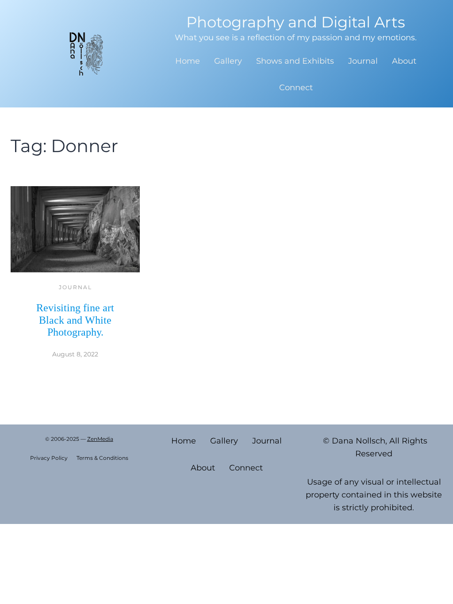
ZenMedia (100, 439)
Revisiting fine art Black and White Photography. (75, 320)
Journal (75, 287)
